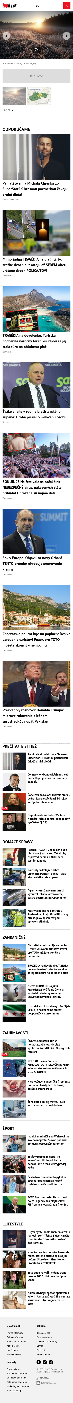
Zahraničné (14, 937)
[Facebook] (38, 1362)
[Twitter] (51, 1362)
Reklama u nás (43, 1332)
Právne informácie (15, 1332)
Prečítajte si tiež (20, 746)
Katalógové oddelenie (17, 1382)
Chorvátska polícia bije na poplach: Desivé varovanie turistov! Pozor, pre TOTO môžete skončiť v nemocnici (49, 951)
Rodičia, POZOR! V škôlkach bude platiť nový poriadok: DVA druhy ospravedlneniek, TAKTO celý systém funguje (47, 855)
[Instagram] (45, 1362)
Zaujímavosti (15, 1033)
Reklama (40, 1326)
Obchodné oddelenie (16, 1377)
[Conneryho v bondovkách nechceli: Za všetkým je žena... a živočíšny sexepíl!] (14, 782)
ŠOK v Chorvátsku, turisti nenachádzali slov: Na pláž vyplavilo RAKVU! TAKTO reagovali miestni (49, 1046)
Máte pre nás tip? (14, 1390)
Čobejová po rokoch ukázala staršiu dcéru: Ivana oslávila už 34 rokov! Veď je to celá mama (49, 798)
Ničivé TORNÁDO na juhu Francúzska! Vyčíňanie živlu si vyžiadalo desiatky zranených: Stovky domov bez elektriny (46, 991)
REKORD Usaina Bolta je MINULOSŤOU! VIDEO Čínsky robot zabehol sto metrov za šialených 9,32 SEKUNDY (48, 1066)
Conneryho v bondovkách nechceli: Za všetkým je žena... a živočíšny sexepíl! (48, 778)
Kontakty (11, 1362)
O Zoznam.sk (13, 1326)
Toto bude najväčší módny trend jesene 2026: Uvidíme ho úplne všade (47, 1276)
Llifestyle (13, 1224)
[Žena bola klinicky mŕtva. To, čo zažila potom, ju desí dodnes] (14, 1109)
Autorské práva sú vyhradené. (49, 1371)
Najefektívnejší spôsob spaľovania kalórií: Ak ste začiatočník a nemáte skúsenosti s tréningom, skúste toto (49, 1298)
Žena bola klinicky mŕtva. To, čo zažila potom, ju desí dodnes (46, 1103)
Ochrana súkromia (15, 1337)
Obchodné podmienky (46, 1341)
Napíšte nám (12, 1350)
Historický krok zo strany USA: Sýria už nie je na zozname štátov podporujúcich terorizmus (49, 1010)
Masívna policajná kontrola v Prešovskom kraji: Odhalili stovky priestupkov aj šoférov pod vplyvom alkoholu (48, 916)
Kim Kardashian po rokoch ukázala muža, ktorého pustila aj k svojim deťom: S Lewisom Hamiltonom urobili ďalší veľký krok (48, 1258)
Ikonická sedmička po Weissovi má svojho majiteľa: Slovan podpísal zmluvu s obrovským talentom (48, 1140)
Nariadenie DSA (14, 1354)
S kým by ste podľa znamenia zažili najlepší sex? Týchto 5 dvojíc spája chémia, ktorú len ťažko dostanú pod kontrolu (49, 1237)
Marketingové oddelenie (18, 1386)
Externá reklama (44, 1337)
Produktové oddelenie (17, 1373)
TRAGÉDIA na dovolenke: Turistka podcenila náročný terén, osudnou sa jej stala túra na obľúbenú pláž (48, 969)
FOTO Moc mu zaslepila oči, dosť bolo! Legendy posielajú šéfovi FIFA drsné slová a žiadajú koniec (48, 1201)
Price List (40, 1350)
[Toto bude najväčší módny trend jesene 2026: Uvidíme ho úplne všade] (14, 1280)
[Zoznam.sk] (42, 1378)
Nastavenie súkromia (16, 1341)
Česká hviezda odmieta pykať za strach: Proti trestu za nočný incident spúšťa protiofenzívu (47, 1180)
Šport (8, 1128)
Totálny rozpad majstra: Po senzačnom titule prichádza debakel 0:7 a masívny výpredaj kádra (47, 1162)
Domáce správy (18, 841)
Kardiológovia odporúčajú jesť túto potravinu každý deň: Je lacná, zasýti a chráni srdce (49, 1085)
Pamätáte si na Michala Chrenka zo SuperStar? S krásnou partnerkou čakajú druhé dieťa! (49, 758)
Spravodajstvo (13, 1369)
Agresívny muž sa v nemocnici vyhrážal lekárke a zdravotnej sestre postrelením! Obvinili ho (47, 894)
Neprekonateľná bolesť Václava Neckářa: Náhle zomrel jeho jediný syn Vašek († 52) (49, 818)
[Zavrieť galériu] (66, 5)
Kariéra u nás (13, 1345)
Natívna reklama (43, 1354)
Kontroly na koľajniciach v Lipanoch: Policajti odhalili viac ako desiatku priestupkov (47, 873)
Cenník (39, 1345)
